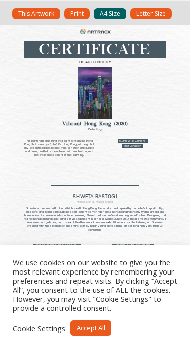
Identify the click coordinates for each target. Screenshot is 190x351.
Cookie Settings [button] (39, 328)
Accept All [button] (91, 327)
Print (77, 13)
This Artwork (36, 13)
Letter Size (151, 13)
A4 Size (110, 13)
